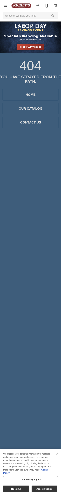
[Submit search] (52, 16)
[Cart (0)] (56, 6)
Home (30, 94)
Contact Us (30, 122)
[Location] (37, 6)
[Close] (57, 453)
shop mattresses (30, 47)
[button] (5, 6)
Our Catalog (30, 108)
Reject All (16, 489)
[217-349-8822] (47, 6)
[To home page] (21, 5)
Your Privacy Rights (30, 479)
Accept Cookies (44, 489)
